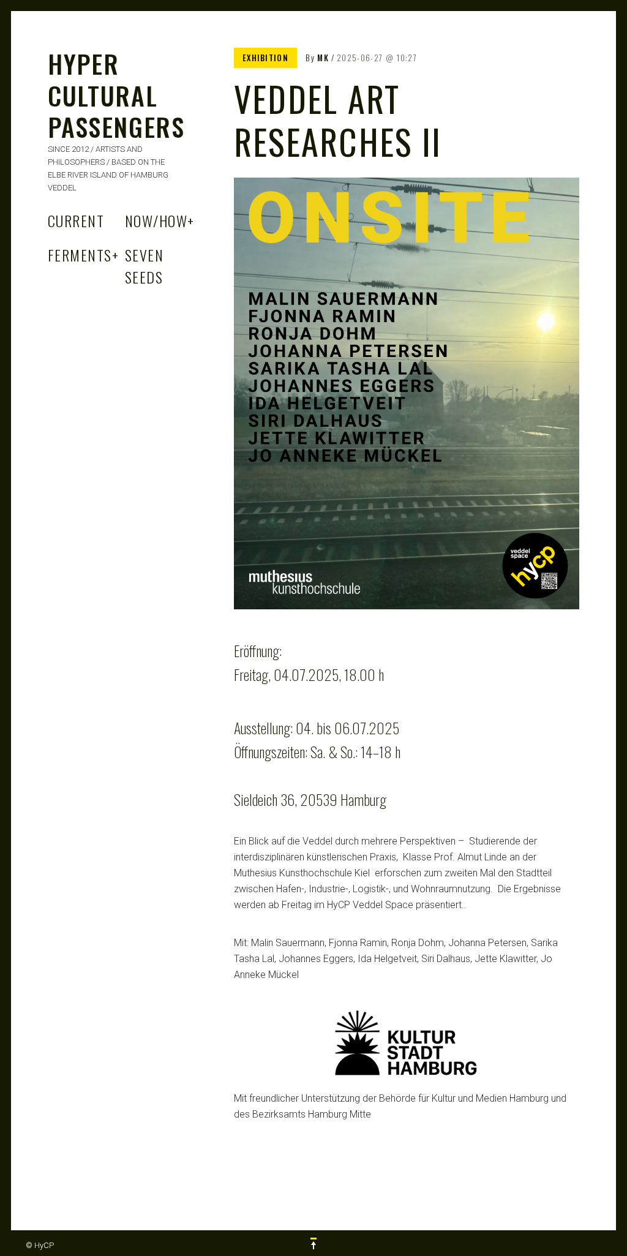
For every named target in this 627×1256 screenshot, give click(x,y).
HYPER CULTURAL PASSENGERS (116, 95)
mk (323, 57)
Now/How (160, 220)
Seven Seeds (144, 266)
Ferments (83, 255)
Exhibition (265, 57)
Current (76, 220)
